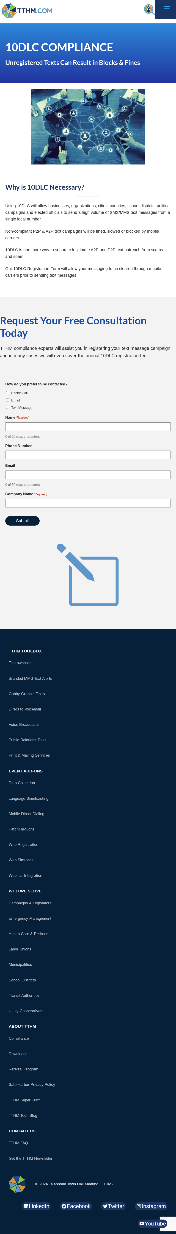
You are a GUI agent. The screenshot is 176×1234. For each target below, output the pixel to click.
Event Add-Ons (26, 771)
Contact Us (22, 1131)
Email (15, 400)
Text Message (21, 407)
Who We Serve (25, 891)
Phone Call (19, 393)
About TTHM (22, 1026)
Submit (22, 520)
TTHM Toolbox (25, 651)
